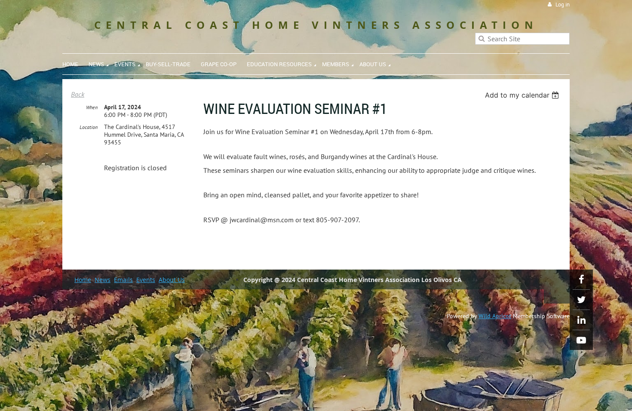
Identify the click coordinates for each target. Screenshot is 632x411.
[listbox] (523, 95)
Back (77, 94)
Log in (562, 4)
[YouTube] (581, 340)
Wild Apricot (495, 316)
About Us (172, 280)
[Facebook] (581, 279)
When (92, 107)
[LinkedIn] (581, 320)
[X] (581, 300)
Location (89, 127)
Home (82, 280)
